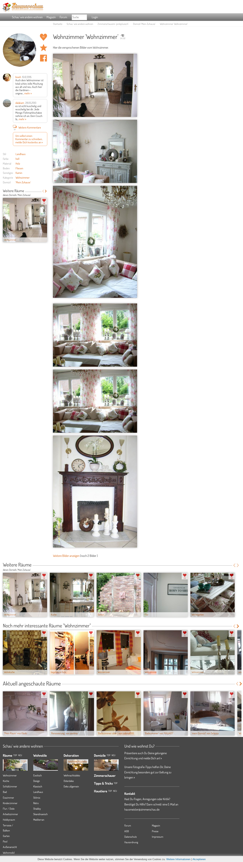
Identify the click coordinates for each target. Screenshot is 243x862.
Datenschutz (130, 836)
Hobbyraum (9, 819)
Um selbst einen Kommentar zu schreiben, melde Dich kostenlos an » (29, 139)
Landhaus (21, 154)
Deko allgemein (71, 786)
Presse (155, 831)
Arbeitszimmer (10, 814)
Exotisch (37, 775)
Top (108, 755)
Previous (43, 191)
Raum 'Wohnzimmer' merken (43, 47)
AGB (126, 831)
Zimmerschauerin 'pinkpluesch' (113, 23)
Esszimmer (8, 797)
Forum (63, 17)
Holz (18, 163)
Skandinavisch (40, 814)
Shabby (37, 808)
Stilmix (36, 797)
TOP (15, 755)
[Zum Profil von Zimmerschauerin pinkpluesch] (19, 50)
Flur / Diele (8, 808)
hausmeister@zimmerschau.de (141, 809)
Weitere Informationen (178, 859)
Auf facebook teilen (43, 58)
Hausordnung (131, 842)
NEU (20, 755)
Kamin (19, 172)
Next (45, 191)
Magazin (51, 17)
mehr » (28, 93)
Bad (5, 791)
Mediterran (38, 819)
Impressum (157, 836)
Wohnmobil (9, 852)
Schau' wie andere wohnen (27, 17)
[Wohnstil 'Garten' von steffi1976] (45, 762)
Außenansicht (10, 847)
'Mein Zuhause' (23, 182)
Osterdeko (69, 780)
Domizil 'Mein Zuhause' (144, 23)
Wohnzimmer (23, 177)
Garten (6, 836)
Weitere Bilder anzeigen (66, 556)
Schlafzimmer (10, 786)
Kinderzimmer (10, 803)
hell (17, 158)
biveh (18, 77)
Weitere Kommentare (27, 128)
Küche (6, 780)
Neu (113, 755)
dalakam (19, 102)
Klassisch (37, 786)
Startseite (57, 23)
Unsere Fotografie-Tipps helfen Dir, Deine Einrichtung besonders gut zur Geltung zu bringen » (147, 772)
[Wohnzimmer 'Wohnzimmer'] (95, 85)
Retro (36, 803)
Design (36, 780)
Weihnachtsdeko (72, 775)
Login (95, 17)
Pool (5, 841)
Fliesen (19, 168)
